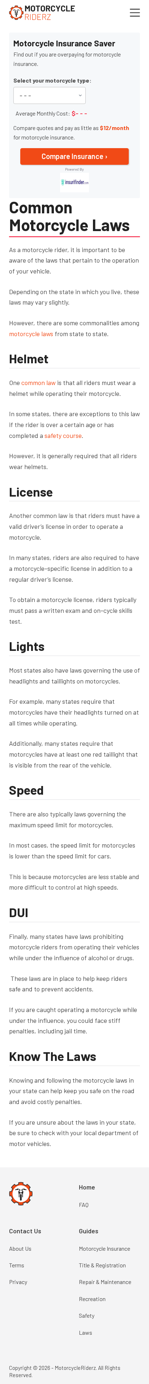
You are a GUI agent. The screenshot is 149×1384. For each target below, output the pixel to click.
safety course (63, 435)
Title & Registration (102, 1265)
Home (87, 1187)
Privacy (18, 1281)
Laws (85, 1332)
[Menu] (135, 13)
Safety (86, 1315)
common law (38, 382)
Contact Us (25, 1231)
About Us (20, 1248)
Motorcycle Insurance (104, 1248)
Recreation (92, 1298)
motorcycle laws (31, 334)
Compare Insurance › (74, 156)
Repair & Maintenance (105, 1281)
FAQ (84, 1204)
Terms (16, 1265)
